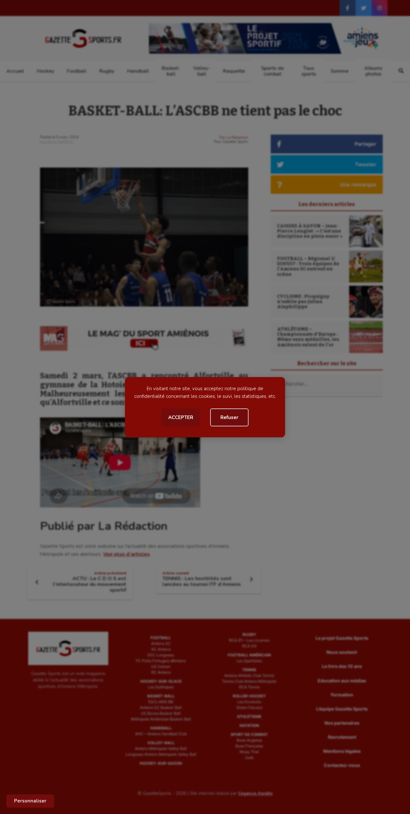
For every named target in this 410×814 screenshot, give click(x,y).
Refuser (229, 417)
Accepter (180, 417)
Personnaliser (30, 801)
